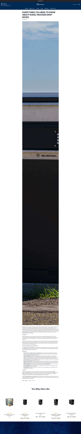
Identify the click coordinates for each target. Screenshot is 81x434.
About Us (31, 8)
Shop (38, 8)
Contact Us (53, 8)
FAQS (42, 8)
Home (26, 8)
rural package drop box (48, 363)
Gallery (47, 8)
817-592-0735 (4, 3)
